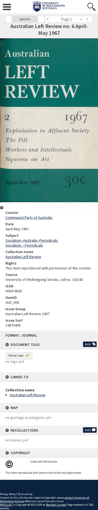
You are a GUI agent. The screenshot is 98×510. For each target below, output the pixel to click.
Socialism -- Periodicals (24, 245)
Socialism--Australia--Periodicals (31, 240)
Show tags (16, 355)
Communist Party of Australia (28, 217)
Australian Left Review (27, 394)
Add (88, 344)
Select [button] (82, 19)
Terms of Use (25, 494)
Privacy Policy (8, 494)
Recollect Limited (56, 504)
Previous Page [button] (49, 19)
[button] (9, 19)
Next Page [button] (88, 19)
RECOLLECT (6, 504)
